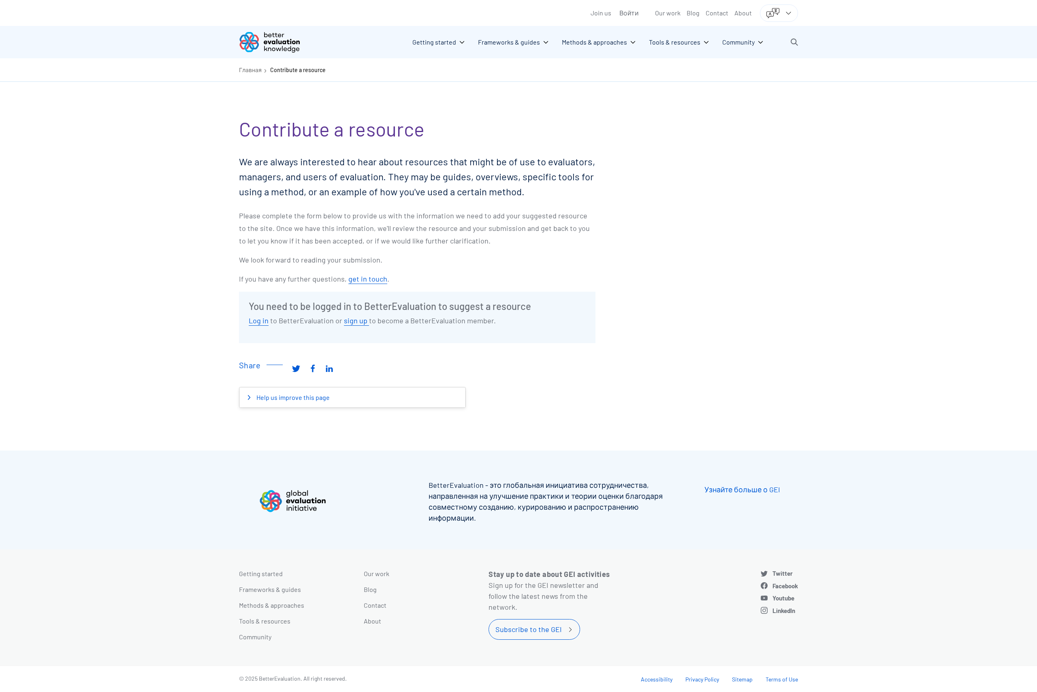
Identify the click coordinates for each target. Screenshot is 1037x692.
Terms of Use (782, 679)
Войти (629, 13)
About (743, 13)
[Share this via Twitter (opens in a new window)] (296, 368)
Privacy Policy (702, 679)
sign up (356, 320)
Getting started (261, 573)
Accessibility (656, 679)
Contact (717, 13)
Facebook (785, 585)
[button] (794, 42)
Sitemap (742, 679)
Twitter (782, 573)
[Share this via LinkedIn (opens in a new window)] (329, 368)
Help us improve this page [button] (292, 397)
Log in (259, 320)
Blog (693, 13)
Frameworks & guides (270, 589)
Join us (601, 13)
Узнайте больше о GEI (742, 489)
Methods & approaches (271, 605)
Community (255, 637)
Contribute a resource (298, 69)
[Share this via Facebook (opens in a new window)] (312, 368)
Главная (250, 69)
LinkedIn (783, 610)
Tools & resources (264, 621)
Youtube (783, 598)
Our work (668, 13)
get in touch (367, 278)
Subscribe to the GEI (528, 629)
